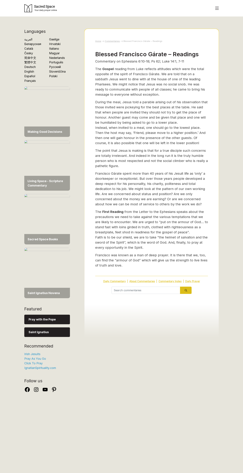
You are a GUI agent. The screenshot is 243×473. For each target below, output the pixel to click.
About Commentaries (142, 281)
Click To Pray (33, 363)
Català (28, 48)
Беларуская (32, 44)
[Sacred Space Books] (47, 219)
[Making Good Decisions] (47, 111)
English (29, 71)
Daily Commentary (114, 281)
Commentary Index (170, 281)
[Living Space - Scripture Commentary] (47, 165)
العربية (28, 39)
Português (56, 62)
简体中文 (30, 58)
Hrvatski (55, 44)
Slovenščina (57, 71)
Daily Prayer (192, 281)
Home (98, 41)
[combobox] (146, 290)
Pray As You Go (35, 358)
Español (29, 76)
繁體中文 (30, 62)
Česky (28, 53)
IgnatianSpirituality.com (40, 368)
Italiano (54, 48)
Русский (55, 67)
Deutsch (30, 67)
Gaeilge (54, 39)
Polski (53, 76)
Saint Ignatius (39, 332)
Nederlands (57, 58)
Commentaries (112, 41)
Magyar (54, 53)
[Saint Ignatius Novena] (47, 272)
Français (30, 80)
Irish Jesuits (32, 354)
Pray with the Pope (42, 319)
